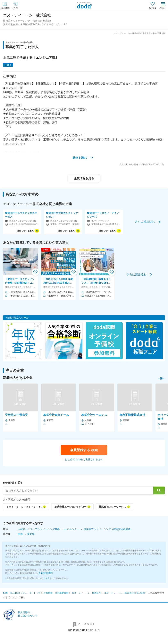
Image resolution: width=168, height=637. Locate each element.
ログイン (15, 8)
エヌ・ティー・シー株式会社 (86, 593)
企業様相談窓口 (46, 573)
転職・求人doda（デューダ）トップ (21, 593)
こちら (46, 578)
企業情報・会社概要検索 (56, 593)
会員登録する (84, 450)
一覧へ (161, 378)
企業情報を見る (84, 178)
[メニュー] (163, 5)
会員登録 (5, 8)
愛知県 (31, 534)
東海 (20, 534)
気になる (152, 8)
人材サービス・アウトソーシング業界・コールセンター (48, 529)
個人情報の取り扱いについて (27, 614)
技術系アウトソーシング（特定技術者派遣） (108, 529)
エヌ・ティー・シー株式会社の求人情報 (124, 593)
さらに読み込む (145, 221)
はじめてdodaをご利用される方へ (84, 459)
